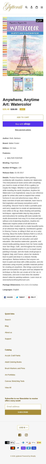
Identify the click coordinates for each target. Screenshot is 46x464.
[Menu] (41, 7)
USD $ (22, 428)
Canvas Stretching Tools (14, 381)
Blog (6, 326)
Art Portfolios (10, 375)
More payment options (23, 130)
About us (8, 332)
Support (8, 339)
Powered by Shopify (29, 456)
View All (8, 387)
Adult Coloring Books (13, 362)
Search (8, 320)
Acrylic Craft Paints (12, 355)
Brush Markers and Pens (15, 368)
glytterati (19, 456)
